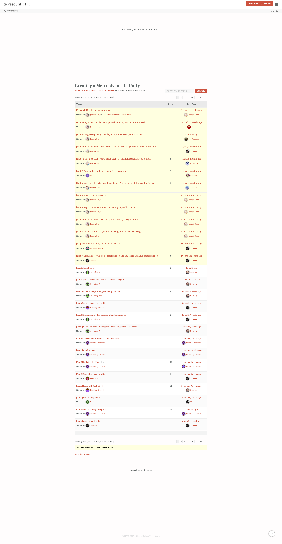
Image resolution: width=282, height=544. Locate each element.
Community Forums (259, 3)
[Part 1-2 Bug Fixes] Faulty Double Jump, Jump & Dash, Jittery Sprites (109, 134)
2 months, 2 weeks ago (191, 122)
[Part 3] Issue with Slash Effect (89, 386)
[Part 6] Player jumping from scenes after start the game (101, 315)
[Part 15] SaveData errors (87, 268)
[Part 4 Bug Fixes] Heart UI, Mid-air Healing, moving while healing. (108, 231)
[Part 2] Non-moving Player (88, 398)
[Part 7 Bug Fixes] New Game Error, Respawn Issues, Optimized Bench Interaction (116, 147)
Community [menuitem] (12, 10)
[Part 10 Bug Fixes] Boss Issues (91, 195)
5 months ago (191, 134)
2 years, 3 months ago (191, 195)
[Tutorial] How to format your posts (93, 110)
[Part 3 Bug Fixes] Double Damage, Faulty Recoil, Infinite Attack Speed (110, 122)
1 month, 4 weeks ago (191, 315)
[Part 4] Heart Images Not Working (91, 303)
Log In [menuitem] (272, 11)
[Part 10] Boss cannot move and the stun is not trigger (100, 280)
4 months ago (191, 409)
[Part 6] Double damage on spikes (91, 409)
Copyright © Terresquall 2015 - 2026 (141, 536)
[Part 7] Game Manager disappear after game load (98, 291)
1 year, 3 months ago (192, 147)
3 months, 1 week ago (191, 398)
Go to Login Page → (84, 454)
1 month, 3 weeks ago (191, 303)
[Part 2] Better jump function (88, 421)
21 (192, 97)
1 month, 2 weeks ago (191, 291)
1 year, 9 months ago (191, 171)
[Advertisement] (141, 55)
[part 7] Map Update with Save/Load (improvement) (101, 171)
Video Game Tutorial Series (102, 90)
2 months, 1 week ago (191, 327)
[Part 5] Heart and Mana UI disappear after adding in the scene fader (106, 327)
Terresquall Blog (17, 4)
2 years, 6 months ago (191, 243)
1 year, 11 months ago (191, 110)
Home (77, 90)
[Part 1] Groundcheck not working (91, 374)
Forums (85, 90)
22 (196, 97)
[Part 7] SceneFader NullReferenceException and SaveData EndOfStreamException (117, 256)
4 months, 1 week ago (191, 421)
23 (201, 97)
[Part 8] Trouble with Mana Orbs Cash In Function (98, 338)
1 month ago (191, 268)
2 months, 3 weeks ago (191, 374)
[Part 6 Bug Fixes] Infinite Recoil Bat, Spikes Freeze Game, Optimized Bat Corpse (115, 183)
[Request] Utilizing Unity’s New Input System (98, 243)
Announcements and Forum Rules (117, 115)
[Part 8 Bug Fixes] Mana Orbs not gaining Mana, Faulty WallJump (107, 219)
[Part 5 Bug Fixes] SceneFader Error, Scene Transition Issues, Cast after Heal (113, 159)
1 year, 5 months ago (191, 159)
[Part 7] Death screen (85, 350)
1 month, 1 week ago (191, 280)
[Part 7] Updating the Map (87, 362)
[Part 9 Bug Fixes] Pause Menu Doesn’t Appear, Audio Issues (105, 207)
